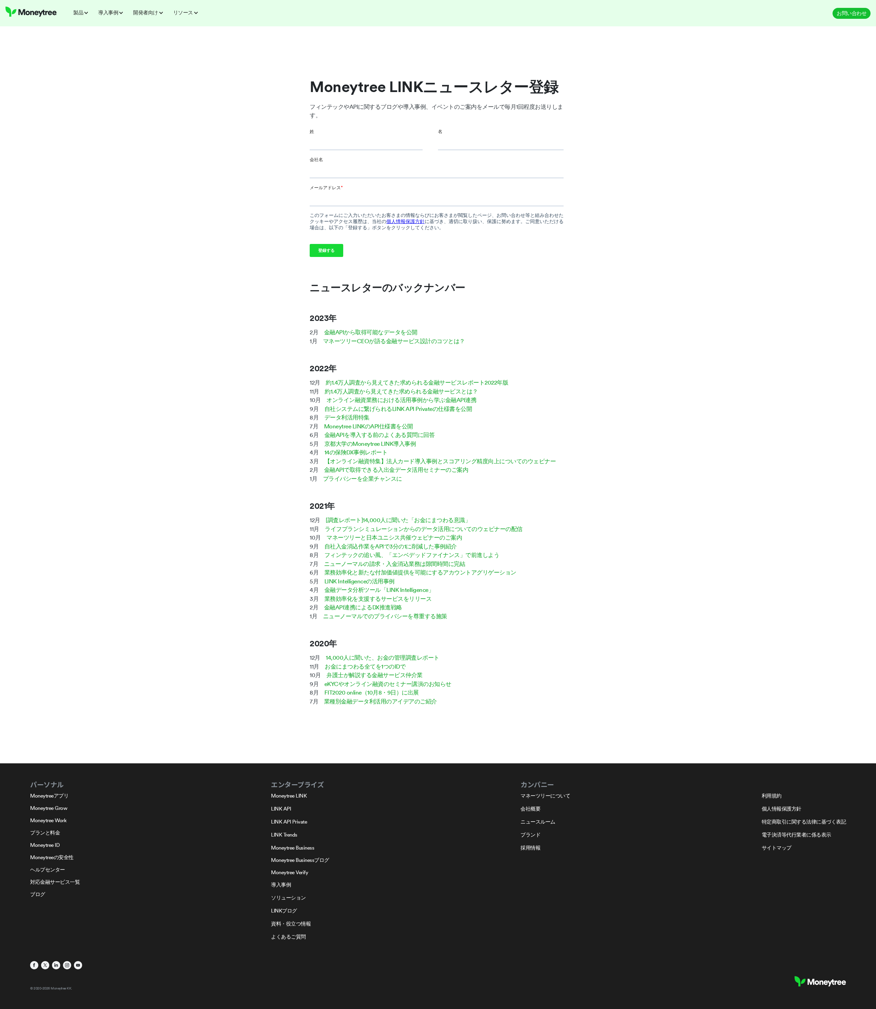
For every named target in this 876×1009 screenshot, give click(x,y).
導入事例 (281, 884)
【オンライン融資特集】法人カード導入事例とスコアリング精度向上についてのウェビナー (440, 461)
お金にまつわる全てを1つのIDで (365, 666)
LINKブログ (284, 910)
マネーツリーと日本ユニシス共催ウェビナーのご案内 (394, 537)
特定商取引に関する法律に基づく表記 (804, 821)
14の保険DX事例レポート (356, 452)
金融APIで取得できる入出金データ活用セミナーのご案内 (396, 470)
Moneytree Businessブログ (300, 860)
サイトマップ (776, 847)
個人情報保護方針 (781, 808)
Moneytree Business (292, 847)
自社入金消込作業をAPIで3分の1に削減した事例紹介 (390, 546)
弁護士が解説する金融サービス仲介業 (374, 675)
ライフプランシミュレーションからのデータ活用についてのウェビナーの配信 (424, 529)
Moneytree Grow (48, 808)
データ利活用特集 (347, 417)
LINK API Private (289, 821)
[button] (82, 13)
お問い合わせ (851, 13)
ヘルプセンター (47, 869)
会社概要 (530, 808)
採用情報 (530, 847)
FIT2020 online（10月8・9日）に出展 (371, 692)
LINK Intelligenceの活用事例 (359, 581)
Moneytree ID (45, 845)
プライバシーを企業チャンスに (362, 478)
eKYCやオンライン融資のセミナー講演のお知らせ (387, 684)
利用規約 (772, 795)
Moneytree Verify (289, 872)
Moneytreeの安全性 (52, 857)
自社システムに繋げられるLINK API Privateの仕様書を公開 (398, 409)
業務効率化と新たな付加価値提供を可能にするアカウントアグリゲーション (420, 572)
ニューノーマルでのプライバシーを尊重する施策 (385, 616)
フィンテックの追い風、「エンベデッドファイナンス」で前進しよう (412, 555)
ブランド (530, 834)
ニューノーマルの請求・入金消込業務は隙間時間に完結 (394, 564)
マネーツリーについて (545, 795)
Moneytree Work (48, 820)
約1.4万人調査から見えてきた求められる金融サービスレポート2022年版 (417, 382)
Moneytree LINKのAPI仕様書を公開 (368, 426)
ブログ (37, 894)
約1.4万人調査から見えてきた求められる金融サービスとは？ (401, 391)
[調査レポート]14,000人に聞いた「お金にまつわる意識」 (398, 520)
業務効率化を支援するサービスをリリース (378, 599)
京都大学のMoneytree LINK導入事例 (370, 444)
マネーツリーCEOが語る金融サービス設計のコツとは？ (394, 341)
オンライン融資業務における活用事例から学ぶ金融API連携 (401, 400)
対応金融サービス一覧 (55, 882)
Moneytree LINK (289, 795)
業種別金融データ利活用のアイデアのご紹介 (380, 701)
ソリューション (288, 897)
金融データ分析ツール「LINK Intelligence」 (379, 590)
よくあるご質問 (288, 936)
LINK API (281, 808)
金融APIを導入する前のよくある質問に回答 (379, 435)
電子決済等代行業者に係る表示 (796, 834)
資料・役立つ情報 (291, 923)
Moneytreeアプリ (49, 795)
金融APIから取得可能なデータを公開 (370, 332)
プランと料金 (45, 832)
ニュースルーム (537, 821)
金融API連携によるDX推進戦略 (363, 607)
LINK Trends (284, 834)
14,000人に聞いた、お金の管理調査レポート (382, 657)
